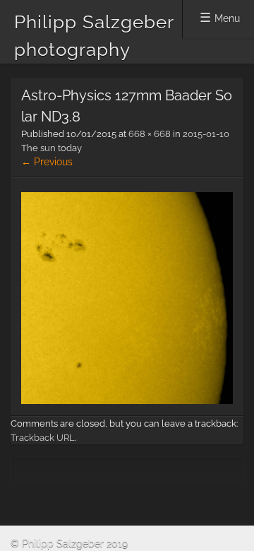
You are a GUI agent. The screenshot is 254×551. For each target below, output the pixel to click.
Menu (227, 18)
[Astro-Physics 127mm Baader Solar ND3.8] (127, 400)
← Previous (47, 161)
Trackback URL (43, 437)
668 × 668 (149, 134)
